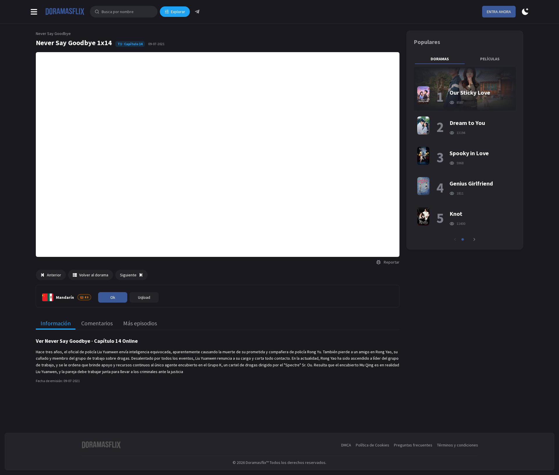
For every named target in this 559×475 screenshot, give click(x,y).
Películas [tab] (490, 58)
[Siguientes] (474, 239)
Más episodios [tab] (140, 323)
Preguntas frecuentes (413, 445)
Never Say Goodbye (53, 33)
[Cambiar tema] (525, 12)
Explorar (178, 11)
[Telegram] (197, 11)
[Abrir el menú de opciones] (34, 12)
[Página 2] (467, 239)
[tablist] (465, 59)
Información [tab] (55, 323)
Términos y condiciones (457, 445)
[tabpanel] (465, 154)
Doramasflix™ (257, 462)
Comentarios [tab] (97, 323)
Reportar (391, 262)
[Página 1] (462, 239)
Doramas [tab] (440, 58)
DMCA (346, 445)
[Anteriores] (455, 239)
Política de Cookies (372, 445)
